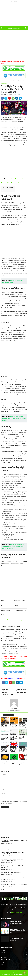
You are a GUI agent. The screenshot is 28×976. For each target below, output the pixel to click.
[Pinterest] (9, 98)
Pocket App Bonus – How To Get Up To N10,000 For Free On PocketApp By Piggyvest (14, 737)
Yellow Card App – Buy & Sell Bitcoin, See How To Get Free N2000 (4, 762)
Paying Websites (4, 734)
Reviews (11, 722)
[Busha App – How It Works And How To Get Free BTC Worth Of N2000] (14, 757)
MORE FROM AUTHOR (19, 714)
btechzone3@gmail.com (16, 912)
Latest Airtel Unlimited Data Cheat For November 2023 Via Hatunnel (7, 693)
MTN (2, 955)
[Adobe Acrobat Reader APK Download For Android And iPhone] (23, 757)
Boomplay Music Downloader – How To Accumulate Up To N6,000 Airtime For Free (5, 737)
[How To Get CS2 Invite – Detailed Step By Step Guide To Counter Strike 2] (5, 720)
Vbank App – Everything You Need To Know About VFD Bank (4, 750)
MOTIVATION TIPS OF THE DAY (9, 847)
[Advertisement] (14, 14)
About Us (7, 971)
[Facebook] (2, 98)
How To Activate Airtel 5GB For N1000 (11, 872)
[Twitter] (5, 98)
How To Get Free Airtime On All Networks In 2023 (14, 884)
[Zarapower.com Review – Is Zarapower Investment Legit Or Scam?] (5, 931)
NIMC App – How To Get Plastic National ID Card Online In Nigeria (23, 737)
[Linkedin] (16, 98)
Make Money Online (5, 959)
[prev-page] (13, 767)
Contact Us (20, 971)
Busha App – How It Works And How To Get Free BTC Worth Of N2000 (14, 762)
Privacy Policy (13, 971)
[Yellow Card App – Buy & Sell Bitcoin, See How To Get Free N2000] (5, 757)
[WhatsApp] (13, 98)
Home (2, 80)
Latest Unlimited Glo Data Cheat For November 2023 (20, 691)
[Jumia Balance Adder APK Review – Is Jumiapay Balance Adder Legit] (14, 720)
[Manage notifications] (24, 972)
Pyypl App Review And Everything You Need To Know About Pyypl (23, 750)
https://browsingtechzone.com (14, 710)
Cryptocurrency (4, 759)
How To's (3, 722)
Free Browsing (4, 957)
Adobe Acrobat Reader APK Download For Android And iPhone (22, 762)
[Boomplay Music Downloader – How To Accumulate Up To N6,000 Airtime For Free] (5, 732)
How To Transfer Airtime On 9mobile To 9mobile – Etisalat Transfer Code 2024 (13, 859)
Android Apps (6, 80)
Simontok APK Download (15, 179)
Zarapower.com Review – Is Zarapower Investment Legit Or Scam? (18, 930)
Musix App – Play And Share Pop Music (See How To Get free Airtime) (22, 726)
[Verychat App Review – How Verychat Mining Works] (5, 924)
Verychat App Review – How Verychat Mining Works (17, 922)
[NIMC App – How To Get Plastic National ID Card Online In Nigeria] (23, 732)
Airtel (2, 964)
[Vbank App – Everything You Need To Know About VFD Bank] (5, 744)
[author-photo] (14, 703)
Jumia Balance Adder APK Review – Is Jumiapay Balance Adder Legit (14, 726)
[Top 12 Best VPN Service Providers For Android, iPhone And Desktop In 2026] (14, 744)
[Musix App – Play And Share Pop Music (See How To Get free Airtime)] (23, 720)
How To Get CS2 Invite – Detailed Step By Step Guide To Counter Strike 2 (5, 726)
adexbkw (4, 94)
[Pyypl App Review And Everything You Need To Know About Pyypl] (23, 744)
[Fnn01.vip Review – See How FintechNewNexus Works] (5, 939)
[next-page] (15, 767)
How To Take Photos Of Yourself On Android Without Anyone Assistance (12, 878)
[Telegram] (20, 98)
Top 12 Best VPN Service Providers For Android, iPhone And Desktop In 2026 (13, 750)
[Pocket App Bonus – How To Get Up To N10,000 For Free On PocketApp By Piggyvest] (14, 732)
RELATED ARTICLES (8, 714)
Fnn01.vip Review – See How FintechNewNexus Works (17, 937)
